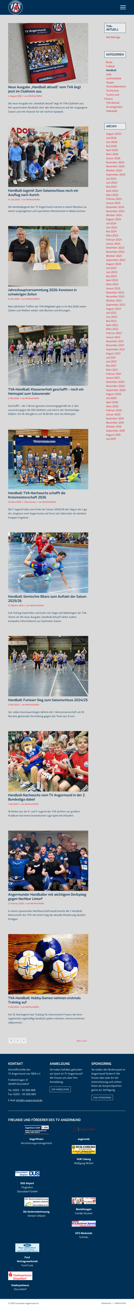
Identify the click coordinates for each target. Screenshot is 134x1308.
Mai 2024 (111, 231)
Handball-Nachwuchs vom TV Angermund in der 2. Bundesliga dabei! (46, 797)
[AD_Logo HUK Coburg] (84, 1149)
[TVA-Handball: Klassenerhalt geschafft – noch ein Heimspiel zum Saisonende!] (48, 355)
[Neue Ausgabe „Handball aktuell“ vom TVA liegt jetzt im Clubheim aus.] (48, 53)
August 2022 (113, 308)
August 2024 (113, 219)
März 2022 (112, 329)
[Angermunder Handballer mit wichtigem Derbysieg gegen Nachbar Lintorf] (48, 861)
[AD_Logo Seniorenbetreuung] (36, 1201)
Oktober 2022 (114, 300)
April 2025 (112, 191)
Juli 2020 (111, 398)
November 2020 (115, 386)
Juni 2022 (111, 317)
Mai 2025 (111, 186)
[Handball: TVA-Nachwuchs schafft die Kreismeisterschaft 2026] (48, 459)
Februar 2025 (114, 199)
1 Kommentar (30, 502)
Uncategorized (114, 107)
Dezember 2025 (115, 162)
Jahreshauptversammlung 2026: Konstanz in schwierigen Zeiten (42, 292)
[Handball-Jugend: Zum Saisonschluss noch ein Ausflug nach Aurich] (48, 156)
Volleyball (111, 111)
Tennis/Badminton (116, 86)
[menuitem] (121, 7)
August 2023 (113, 264)
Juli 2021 (111, 357)
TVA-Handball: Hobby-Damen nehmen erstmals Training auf (44, 1000)
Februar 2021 (113, 374)
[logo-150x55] (84, 1129)
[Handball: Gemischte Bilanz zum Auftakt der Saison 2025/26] (48, 562)
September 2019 (115, 430)
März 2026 (112, 154)
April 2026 (112, 150)
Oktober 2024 (114, 215)
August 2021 (113, 353)
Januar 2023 (113, 288)
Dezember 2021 (115, 341)
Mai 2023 (111, 276)
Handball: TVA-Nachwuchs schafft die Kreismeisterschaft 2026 (37, 495)
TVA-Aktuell (112, 102)
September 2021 (115, 349)
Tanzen (110, 82)
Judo (108, 74)
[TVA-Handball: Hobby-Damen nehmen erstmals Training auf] (48, 964)
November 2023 (115, 251)
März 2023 (112, 284)
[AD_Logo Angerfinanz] (36, 1129)
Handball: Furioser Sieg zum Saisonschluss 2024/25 (48, 700)
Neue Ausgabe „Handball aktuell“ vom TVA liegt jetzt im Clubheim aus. (44, 89)
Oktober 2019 (113, 426)
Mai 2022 (111, 321)
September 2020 (116, 390)
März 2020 (112, 406)
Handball (111, 70)
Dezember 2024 (115, 207)
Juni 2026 (111, 142)
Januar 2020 (113, 414)
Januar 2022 (113, 337)
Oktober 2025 (114, 170)
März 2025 (112, 195)
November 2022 (115, 296)
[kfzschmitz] (84, 1223)
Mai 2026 (111, 146)
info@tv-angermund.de (29, 1100)
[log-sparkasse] (20, 1276)
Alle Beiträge (113, 37)
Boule (109, 62)
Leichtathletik (113, 78)
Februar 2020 (114, 410)
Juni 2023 (111, 272)
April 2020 (112, 402)
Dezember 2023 (115, 247)
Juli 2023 (111, 268)
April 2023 (112, 280)
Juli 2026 (111, 138)
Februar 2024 (114, 239)
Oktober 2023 (114, 256)
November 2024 (115, 211)
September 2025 (115, 174)
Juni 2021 (111, 361)
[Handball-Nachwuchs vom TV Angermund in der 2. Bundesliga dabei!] (48, 761)
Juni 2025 (111, 182)
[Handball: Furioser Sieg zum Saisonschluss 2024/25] (48, 666)
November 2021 (115, 345)
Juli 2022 (111, 312)
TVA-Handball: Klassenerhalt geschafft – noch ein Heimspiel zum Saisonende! (46, 391)
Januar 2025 (113, 203)
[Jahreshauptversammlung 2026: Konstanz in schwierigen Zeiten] (48, 256)
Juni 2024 (111, 227)
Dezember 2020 (115, 382)
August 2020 (113, 394)
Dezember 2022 (115, 292)
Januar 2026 (113, 158)
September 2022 (115, 304)
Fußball (110, 66)
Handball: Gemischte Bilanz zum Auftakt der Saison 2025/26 (47, 598)
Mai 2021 (111, 365)
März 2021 (112, 369)
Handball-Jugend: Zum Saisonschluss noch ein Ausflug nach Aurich (43, 192)
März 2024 (112, 235)
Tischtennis (112, 90)
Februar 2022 (114, 333)
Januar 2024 (113, 243)
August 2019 (113, 434)
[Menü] (121, 7)
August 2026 (113, 134)
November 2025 (115, 166)
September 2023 (115, 260)
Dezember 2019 (115, 418)
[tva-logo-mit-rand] (15, 7)
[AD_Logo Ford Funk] (27, 1247)
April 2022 (112, 325)
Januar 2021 (113, 377)
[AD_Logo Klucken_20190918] (84, 1200)
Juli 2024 (111, 223)
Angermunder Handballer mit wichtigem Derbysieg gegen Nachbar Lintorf (47, 896)
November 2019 (115, 422)
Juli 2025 (111, 178)
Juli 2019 (111, 439)
